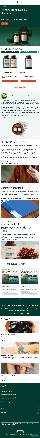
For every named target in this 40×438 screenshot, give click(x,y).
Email (14, 313)
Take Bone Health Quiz (20, 87)
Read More (3, 340)
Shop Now (4, 23)
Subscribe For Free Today (8, 398)
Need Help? (36, 435)
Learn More (3, 117)
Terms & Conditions (9, 434)
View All (37, 319)
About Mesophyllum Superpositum (9, 239)
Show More (19, 294)
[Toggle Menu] (2, 2)
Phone (21, 313)
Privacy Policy (15, 434)
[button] (20, 408)
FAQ (28, 313)
